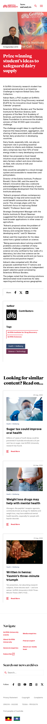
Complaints (38, 698)
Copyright (26, 698)
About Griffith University (9, 640)
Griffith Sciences (15, 337)
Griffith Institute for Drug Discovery (22, 332)
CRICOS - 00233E (10, 704)
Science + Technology (17, 351)
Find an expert (29, 641)
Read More (15, 451)
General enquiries (10, 648)
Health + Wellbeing (15, 346)
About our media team (30, 648)
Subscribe (7, 654)
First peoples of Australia (13, 711)
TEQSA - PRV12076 (30, 704)
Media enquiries (29, 634)
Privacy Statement (10, 698)
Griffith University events (10, 633)
